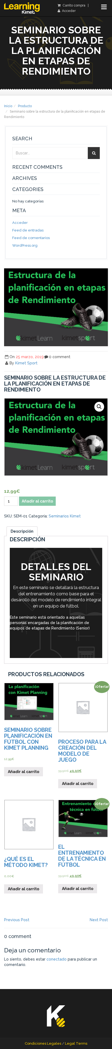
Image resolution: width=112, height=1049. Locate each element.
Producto (25, 106)
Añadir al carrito (37, 501)
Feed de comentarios (31, 238)
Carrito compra (73, 5)
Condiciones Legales (43, 1043)
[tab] (22, 531)
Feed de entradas (27, 230)
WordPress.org (25, 245)
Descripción (22, 531)
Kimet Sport (26, 363)
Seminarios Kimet (65, 516)
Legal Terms (76, 1043)
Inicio (8, 106)
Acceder (68, 11)
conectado (56, 959)
